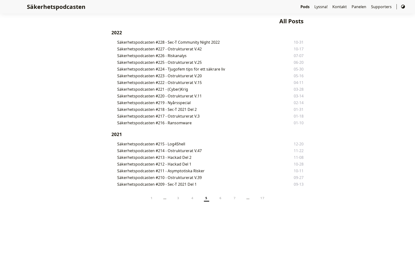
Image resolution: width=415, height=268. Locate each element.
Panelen (359, 6)
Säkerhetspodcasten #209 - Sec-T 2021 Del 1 (157, 184)
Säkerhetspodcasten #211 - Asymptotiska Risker (161, 170)
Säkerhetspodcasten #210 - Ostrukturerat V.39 (159, 177)
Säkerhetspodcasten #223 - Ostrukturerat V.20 (159, 75)
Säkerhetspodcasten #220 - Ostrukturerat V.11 (159, 96)
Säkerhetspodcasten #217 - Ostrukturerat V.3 (158, 116)
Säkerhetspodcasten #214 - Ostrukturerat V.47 (159, 150)
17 (262, 198)
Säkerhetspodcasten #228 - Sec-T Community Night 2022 (168, 42)
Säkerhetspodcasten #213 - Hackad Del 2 (154, 157)
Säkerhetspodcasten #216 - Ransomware (154, 122)
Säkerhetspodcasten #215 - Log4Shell (151, 144)
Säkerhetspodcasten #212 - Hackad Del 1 (154, 164)
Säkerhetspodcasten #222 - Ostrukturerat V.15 (159, 82)
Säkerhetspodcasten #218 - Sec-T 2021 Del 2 (157, 109)
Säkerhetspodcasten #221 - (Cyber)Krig (152, 89)
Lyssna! (321, 6)
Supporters (382, 6)
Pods (305, 6)
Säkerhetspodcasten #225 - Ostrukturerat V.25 (159, 62)
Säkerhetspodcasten (56, 7)
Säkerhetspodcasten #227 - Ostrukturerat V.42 (159, 49)
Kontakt (340, 6)
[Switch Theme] (403, 6)
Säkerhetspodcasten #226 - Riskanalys (152, 55)
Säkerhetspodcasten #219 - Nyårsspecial (154, 102)
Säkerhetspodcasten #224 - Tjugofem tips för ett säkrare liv (171, 69)
